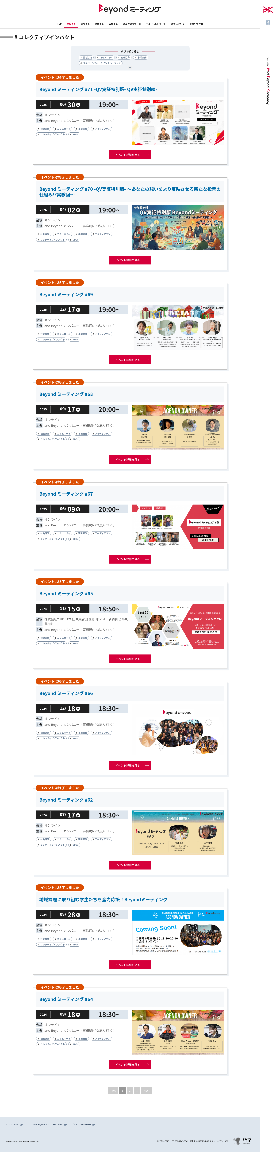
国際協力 (125, 57)
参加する (71, 23)
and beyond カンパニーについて (48, 1124)
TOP (59, 23)
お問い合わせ (196, 23)
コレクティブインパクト (52, 134)
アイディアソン (102, 128)
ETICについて (12, 1124)
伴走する (99, 23)
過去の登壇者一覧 (132, 23)
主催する (113, 23)
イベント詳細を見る (127, 154)
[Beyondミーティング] (130, 9)
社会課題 (44, 128)
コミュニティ (106, 57)
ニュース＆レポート (156, 23)
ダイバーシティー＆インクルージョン (102, 63)
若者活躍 (87, 57)
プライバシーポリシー (81, 1124)
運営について (177, 23)
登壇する (85, 23)
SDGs (76, 134)
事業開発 (142, 57)
